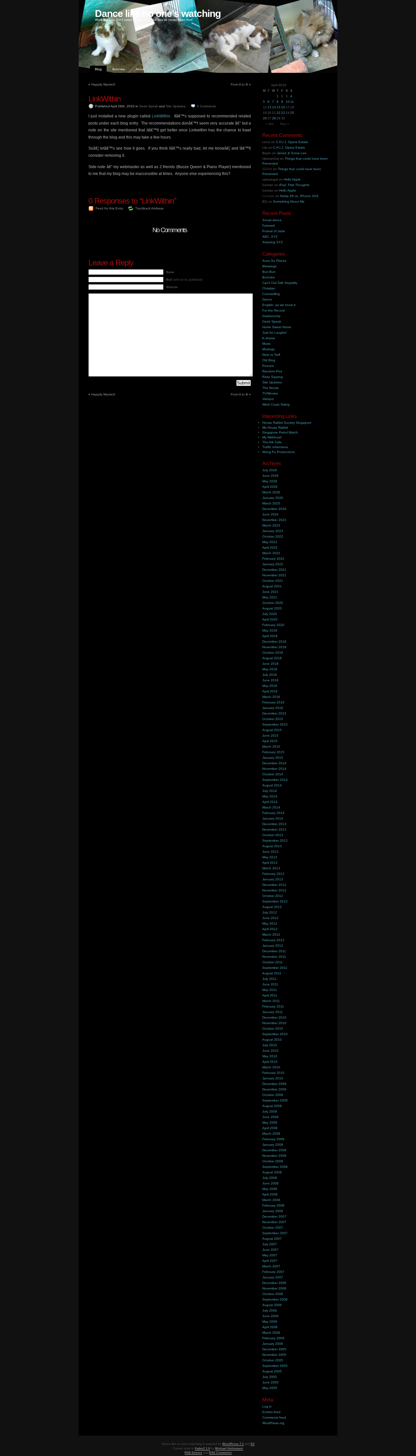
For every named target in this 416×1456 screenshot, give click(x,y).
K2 (252, 1444)
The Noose (270, 388)
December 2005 (274, 1349)
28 (274, 118)
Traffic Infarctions (275, 447)
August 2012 (272, 907)
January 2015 (272, 757)
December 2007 (274, 1216)
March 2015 (271, 746)
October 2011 (272, 962)
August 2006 (272, 1305)
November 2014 (274, 768)
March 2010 (271, 1067)
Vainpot (268, 399)
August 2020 (272, 608)
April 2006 (270, 1327)
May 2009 (269, 1122)
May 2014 (269, 796)
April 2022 (270, 547)
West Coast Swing (276, 404)
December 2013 (274, 824)
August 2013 (272, 846)
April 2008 (270, 1194)
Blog (98, 69)
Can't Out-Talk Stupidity (279, 283)
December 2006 (274, 1283)
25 (292, 112)
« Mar (270, 124)
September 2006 (275, 1299)
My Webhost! (272, 437)
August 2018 (272, 658)
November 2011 (274, 956)
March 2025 (271, 503)
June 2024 (270, 514)
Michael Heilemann (229, 1448)
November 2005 (274, 1354)
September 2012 (275, 901)
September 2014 (275, 779)
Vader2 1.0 (202, 1448)
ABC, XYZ (270, 236)
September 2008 (275, 1167)
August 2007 (272, 1238)
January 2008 (272, 1211)
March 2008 (271, 1200)
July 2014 (269, 791)
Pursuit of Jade (273, 231)
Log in (267, 1406)
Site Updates (175, 106)
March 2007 (271, 1266)
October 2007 (272, 1227)
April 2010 (270, 1061)
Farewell (268, 225)
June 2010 (270, 1050)
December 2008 (274, 1150)
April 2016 (270, 691)
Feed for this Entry (109, 208)
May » (284, 124)
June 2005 (270, 1382)
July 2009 (269, 1111)
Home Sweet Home (276, 327)
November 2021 (274, 575)
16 (283, 107)
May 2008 (269, 1189)
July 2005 (269, 1377)
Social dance (272, 220)
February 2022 (273, 558)
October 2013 (272, 835)
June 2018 (270, 663)
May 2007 (269, 1255)
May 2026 (269, 481)
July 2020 (269, 614)
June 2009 (270, 1117)
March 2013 (271, 868)
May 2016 (269, 686)
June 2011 (270, 984)
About (140, 69)
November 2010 (274, 1023)
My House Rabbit (275, 427)
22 (278, 112)
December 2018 (274, 641)
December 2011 (274, 951)
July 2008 (269, 1178)
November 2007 (274, 1222)
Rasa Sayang (272, 377)
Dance (267, 299)
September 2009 (275, 1100)
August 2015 (272, 730)
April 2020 (270, 619)
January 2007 (272, 1277)
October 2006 (272, 1294)
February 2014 (273, 813)
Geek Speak (148, 106)
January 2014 (272, 818)
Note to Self (271, 354)
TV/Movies (270, 393)
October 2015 (272, 719)
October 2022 (272, 536)
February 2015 (273, 752)
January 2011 (272, 1012)
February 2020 (273, 625)
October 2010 (272, 1028)
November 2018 (274, 647)
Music (266, 343)
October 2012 (272, 896)
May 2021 (269, 597)
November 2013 (274, 829)
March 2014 (271, 807)
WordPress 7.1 (233, 1444)
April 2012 (270, 929)
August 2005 (272, 1371)
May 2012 (269, 923)
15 (278, 107)
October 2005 (272, 1360)
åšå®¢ (267, 169)
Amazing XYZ (272, 242)
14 (274, 107)
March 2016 (271, 697)
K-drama (268, 338)
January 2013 (272, 879)
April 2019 (270, 636)
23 (283, 112)
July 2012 (269, 912)
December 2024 (274, 509)
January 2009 (272, 1144)
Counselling (271, 294)
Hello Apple (292, 179)
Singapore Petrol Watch (280, 432)
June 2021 (270, 592)
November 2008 (274, 1155)
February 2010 (273, 1073)
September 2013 (275, 840)
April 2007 (270, 1260)
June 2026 (270, 475)
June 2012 (270, 918)
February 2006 (273, 1338)
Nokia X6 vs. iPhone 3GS (299, 196)
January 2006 (272, 1343)
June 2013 (270, 851)
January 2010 (272, 1078)
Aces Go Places (274, 260)
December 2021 (274, 569)
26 (265, 118)
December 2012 (274, 885)
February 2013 (273, 873)
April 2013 (270, 862)
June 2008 (270, 1183)
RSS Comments (220, 1452)
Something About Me (289, 201)
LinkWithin (104, 98)
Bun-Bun (269, 272)
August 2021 (272, 586)
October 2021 (272, 580)
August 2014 (272, 785)
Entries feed (271, 1412)
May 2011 (269, 990)
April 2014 (270, 802)
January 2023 (272, 531)
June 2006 (270, 1316)
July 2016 (269, 674)
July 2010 (269, 1045)
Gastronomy (271, 316)
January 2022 (272, 564)
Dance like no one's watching (158, 13)
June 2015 (270, 735)
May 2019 (269, 630)
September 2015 (275, 724)
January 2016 (272, 708)
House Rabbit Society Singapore (286, 422)
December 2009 (274, 1084)
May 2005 (269, 1388)
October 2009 (272, 1095)
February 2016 (273, 702)
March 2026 (271, 492)
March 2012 (271, 934)
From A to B (239, 84)
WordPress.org (273, 1423)
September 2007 (275, 1233)
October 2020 (272, 603)
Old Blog (268, 360)
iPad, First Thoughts (294, 185)
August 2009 (272, 1106)
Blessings (269, 266)
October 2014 (272, 774)
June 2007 (270, 1249)
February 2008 (273, 1205)
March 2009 (271, 1133)
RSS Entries (193, 1452)
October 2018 (272, 652)
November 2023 (274, 520)
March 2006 (271, 1332)
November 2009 (274, 1089)
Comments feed (274, 1417)
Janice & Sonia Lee (291, 153)
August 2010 (272, 1039)
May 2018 (269, 669)
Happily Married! (103, 84)
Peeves (268, 365)
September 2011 (274, 967)
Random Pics (272, 371)
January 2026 (272, 498)
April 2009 (270, 1128)
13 (269, 107)
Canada (268, 196)
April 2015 (270, 741)
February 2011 (273, 1006)
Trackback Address (149, 208)
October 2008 (272, 1161)
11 (292, 101)
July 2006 (269, 1310)
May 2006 (269, 1321)
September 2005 (275, 1366)
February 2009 (273, 1139)
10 (288, 101)
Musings (268, 349)
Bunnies (118, 69)
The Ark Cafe (272, 442)
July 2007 (269, 1244)
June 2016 (270, 680)
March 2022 (271, 553)
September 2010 (275, 1034)
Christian (268, 288)
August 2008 (272, 1172)
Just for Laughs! (274, 332)
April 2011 (269, 995)
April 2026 (270, 486)
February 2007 (273, 1272)
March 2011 (271, 1001)
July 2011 (269, 979)
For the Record (273, 310)
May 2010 (269, 1056)
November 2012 (274, 890)
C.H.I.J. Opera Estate (292, 142)
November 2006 (274, 1288)
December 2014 (274, 763)
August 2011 (271, 973)
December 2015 (274, 713)
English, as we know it (278, 305)
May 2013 (269, 857)
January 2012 (272, 945)
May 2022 (269, 542)
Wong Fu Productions (278, 452)
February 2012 (273, 940)
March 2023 (271, 525)
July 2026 (269, 470)
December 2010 (274, 1017)
